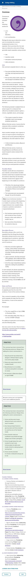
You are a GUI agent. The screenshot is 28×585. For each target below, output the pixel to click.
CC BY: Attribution (19, 550)
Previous (6, 574)
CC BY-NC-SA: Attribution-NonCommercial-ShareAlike (15, 501)
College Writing (9, 2)
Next (22, 574)
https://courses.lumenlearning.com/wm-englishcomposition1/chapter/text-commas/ (15, 514)
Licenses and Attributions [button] (10, 568)
